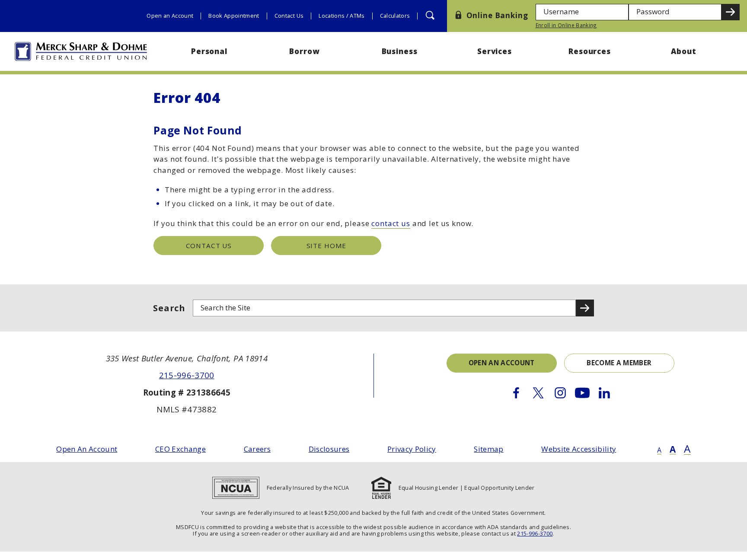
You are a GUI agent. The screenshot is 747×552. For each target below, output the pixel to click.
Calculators (395, 15)
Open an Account (170, 15)
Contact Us (289, 15)
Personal (209, 51)
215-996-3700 (186, 375)
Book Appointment (233, 15)
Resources (589, 51)
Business (400, 51)
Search (169, 308)
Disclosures (329, 449)
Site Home (326, 245)
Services (494, 51)
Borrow (304, 51)
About (684, 51)
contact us (390, 223)
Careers (257, 449)
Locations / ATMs (341, 15)
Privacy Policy (411, 449)
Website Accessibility (578, 449)
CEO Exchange (180, 449)
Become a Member (619, 362)
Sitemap (488, 449)
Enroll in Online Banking (566, 25)
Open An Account (86, 449)
